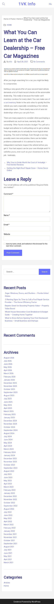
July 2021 (8, 550)
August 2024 (9, 433)
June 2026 (8, 364)
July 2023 (8, 474)
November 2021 (10, 537)
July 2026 (8, 361)
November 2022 (10, 499)
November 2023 (10, 462)
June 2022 (8, 515)
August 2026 (9, 358)
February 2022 (9, 528)
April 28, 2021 (22, 62)
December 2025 (10, 383)
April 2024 (8, 446)
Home (9, 25)
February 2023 (9, 490)
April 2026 (8, 370)
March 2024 (8, 449)
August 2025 (9, 395)
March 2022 (8, 525)
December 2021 (10, 534)
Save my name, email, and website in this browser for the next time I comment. (26, 245)
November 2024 (10, 424)
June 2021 (8, 553)
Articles (7, 583)
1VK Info (27, 4)
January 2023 (9, 493)
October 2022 (9, 503)
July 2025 (8, 399)
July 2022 (8, 512)
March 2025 (8, 411)
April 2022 (8, 521)
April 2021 (8, 559)
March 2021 (8, 562)
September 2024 (10, 430)
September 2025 (10, 392)
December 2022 (10, 496)
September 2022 (10, 506)
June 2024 (8, 440)
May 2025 (8, 405)
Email (6, 225)
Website (7, 234)
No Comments (39, 62)
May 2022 (8, 518)
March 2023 (8, 487)
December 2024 (10, 421)
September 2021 (10, 543)
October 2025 (9, 389)
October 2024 (9, 427)
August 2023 (9, 471)
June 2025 (8, 402)
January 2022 (9, 531)
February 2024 (9, 452)
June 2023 (8, 477)
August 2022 (9, 509)
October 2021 (9, 540)
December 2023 (10, 458)
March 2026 (8, 373)
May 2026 (8, 367)
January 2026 (9, 380)
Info (10, 62)
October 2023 (9, 465)
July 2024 (8, 436)
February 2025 (9, 414)
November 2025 (10, 386)
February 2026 (9, 377)
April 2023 (8, 484)
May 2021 (8, 556)
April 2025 (8, 408)
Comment (8, 194)
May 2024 (8, 443)
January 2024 (9, 455)
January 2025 (9, 417)
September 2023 (10, 468)
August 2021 (9, 547)
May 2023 (8, 481)
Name (7, 215)
